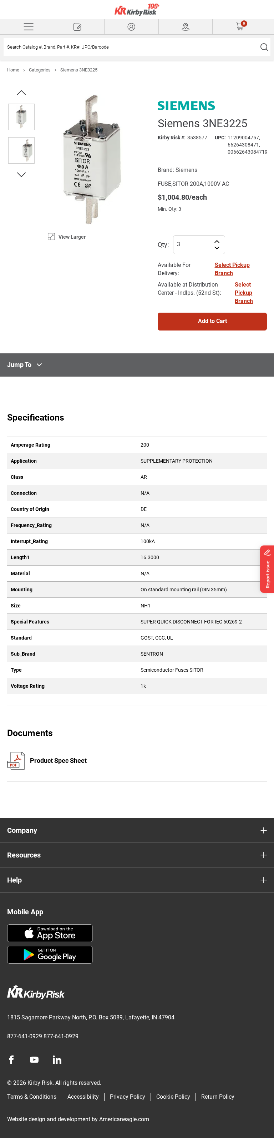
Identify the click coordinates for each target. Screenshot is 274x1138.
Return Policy (217, 1096)
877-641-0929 (24, 1036)
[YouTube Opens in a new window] (34, 1059)
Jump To (19, 364)
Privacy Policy (127, 1096)
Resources (24, 855)
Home (13, 70)
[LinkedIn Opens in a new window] (57, 1059)
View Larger (72, 237)
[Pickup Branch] (186, 26)
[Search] (264, 47)
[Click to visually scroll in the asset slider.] (21, 92)
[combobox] (131, 47)
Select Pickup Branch (244, 292)
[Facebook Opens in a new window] (11, 1059)
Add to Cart (212, 321)
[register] (77, 26)
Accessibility (83, 1096)
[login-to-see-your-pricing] (131, 26)
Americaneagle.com (124, 1119)
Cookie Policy (173, 1096)
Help (14, 880)
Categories (40, 70)
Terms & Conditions (31, 1096)
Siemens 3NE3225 (78, 70)
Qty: (163, 244)
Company (22, 830)
